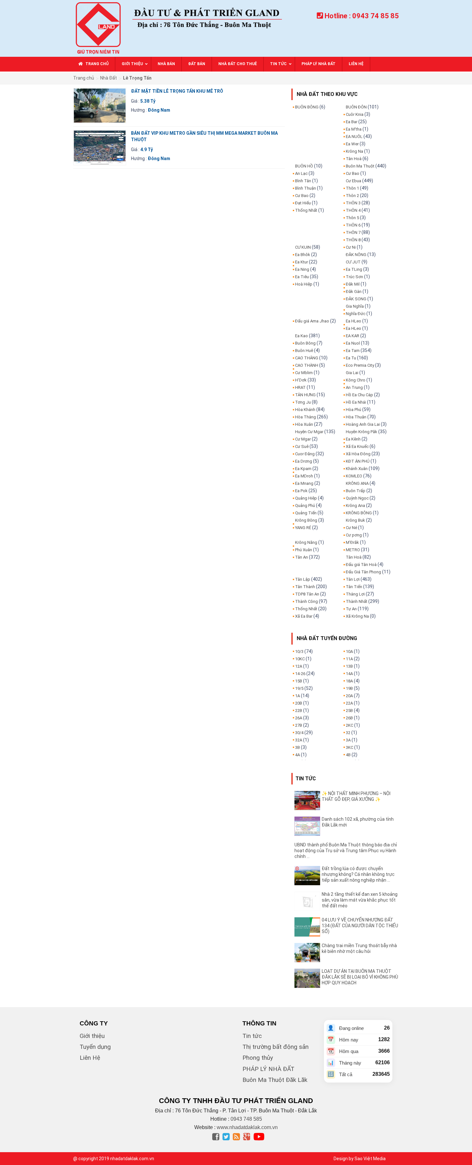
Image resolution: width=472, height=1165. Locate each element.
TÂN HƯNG (305, 394)
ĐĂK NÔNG (356, 254)
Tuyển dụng (95, 1046)
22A (349, 703)
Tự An (351, 608)
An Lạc (301, 173)
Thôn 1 (352, 188)
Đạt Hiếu (303, 203)
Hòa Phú (353, 409)
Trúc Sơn (354, 276)
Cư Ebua (353, 180)
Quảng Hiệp (306, 498)
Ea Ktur (301, 262)
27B (298, 725)
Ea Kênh (353, 439)
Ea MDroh (304, 476)
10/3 (299, 651)
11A (349, 658)
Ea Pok (301, 490)
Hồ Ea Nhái (356, 402)
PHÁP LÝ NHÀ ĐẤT (268, 1069)
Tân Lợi (353, 579)
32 (348, 732)
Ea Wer (352, 143)
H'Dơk (301, 380)
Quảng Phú (305, 505)
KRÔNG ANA (357, 483)
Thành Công (306, 601)
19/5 (299, 688)
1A (297, 695)
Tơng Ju (303, 402)
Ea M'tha (354, 129)
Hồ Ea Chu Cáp (359, 394)
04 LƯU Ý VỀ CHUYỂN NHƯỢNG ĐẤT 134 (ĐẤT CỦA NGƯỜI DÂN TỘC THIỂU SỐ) (360, 925)
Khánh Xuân (357, 468)
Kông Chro (355, 380)
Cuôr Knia (354, 114)
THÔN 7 (353, 232)
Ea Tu (351, 357)
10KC (300, 658)
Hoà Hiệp (303, 284)
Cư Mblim (304, 372)
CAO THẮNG (306, 357)
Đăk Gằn (354, 291)
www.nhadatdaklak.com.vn (247, 1127)
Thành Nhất (356, 601)
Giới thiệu (92, 1036)
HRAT (300, 387)
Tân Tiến (354, 586)
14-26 (300, 673)
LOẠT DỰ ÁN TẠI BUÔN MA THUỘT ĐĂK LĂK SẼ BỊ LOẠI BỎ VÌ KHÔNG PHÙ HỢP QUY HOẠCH (360, 977)
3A (348, 740)
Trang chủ (83, 78)
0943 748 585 (246, 1119)
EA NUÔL (354, 136)
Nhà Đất (108, 78)
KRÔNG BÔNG (359, 512)
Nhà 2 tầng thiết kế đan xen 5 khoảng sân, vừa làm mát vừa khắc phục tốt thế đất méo (360, 900)
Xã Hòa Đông (358, 453)
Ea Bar (351, 121)
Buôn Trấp (355, 490)
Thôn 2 (352, 195)
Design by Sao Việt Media (360, 1158)
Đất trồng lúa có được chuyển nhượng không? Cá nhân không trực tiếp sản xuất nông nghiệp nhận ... (358, 874)
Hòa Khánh (305, 409)
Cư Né (351, 527)
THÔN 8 (353, 239)
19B (349, 688)
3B (297, 747)
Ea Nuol (353, 343)
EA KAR (352, 335)
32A (298, 740)
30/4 (299, 732)
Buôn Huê (304, 350)
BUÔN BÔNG (307, 107)
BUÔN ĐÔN (356, 107)
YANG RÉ (303, 527)
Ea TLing (354, 269)
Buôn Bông (305, 343)
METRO (353, 549)
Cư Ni (351, 247)
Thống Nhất (306, 210)
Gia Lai (352, 372)
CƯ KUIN (303, 247)
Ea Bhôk (302, 254)
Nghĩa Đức (355, 313)
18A (349, 681)
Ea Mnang (304, 483)
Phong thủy (257, 1057)
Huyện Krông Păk (361, 431)
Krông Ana (355, 505)
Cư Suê (302, 446)
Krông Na (354, 151)
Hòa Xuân (304, 424)
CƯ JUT (353, 262)
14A (349, 673)
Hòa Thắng (305, 417)
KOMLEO (354, 476)
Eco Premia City (360, 365)
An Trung (354, 387)
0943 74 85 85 (375, 16)
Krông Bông (306, 520)
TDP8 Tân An (307, 594)
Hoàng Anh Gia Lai (363, 424)
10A (349, 651)
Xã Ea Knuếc (357, 446)
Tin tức (252, 1036)
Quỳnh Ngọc (357, 498)
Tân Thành (305, 586)
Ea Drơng (303, 461)
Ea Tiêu (302, 276)
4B (348, 754)
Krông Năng (306, 542)
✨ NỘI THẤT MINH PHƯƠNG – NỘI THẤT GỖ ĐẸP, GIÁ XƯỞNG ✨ (356, 796)
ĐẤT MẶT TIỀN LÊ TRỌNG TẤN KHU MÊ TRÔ (177, 91)
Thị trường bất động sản (275, 1046)
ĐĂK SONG (356, 298)
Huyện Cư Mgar (309, 431)
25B (349, 710)
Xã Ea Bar (303, 616)
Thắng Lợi (355, 594)
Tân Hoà (354, 158)
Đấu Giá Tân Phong (363, 572)
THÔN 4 (353, 210)
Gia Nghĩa (355, 306)
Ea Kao (301, 335)
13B (349, 666)
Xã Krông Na (357, 616)
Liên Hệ (90, 1057)
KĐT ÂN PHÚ (358, 461)
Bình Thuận (305, 188)
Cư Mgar (303, 439)
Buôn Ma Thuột (360, 166)
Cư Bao (302, 195)
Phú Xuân (303, 549)
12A (298, 666)
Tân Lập (302, 579)
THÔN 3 (353, 203)
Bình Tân (303, 180)
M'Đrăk (352, 542)
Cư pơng (354, 535)
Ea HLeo (353, 321)
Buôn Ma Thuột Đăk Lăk (274, 1080)
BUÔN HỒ (304, 166)
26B (349, 717)
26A (298, 717)
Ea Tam (353, 350)
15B (298, 681)
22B (298, 710)
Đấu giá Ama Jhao (312, 321)
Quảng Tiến (306, 512)
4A (297, 754)
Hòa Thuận (356, 417)
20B (298, 703)
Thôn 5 (352, 217)
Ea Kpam (303, 468)
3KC (349, 747)
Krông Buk (355, 520)
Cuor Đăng (305, 453)
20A (349, 695)
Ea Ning (302, 269)
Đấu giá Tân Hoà (361, 564)
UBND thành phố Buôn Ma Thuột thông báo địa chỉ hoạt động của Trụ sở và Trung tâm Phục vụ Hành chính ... (345, 850)
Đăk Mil (353, 284)
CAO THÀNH (306, 365)
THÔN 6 (353, 225)
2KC (349, 725)
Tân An (301, 557)
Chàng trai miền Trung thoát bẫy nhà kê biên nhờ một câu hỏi (359, 948)
